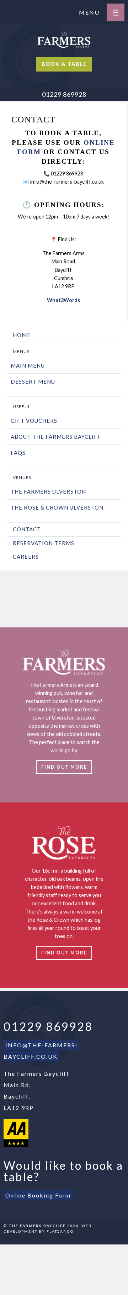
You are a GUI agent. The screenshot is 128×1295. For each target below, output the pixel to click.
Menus (21, 351)
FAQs (18, 452)
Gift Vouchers (34, 420)
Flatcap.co (60, 1231)
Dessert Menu (33, 381)
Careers (26, 556)
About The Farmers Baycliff (56, 436)
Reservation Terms (43, 543)
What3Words (63, 300)
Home (22, 335)
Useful (22, 406)
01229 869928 (64, 94)
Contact (27, 529)
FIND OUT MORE (64, 767)
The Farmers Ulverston (48, 491)
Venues (22, 477)
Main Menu (28, 365)
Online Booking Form (38, 1195)
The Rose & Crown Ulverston (57, 507)
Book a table (64, 64)
